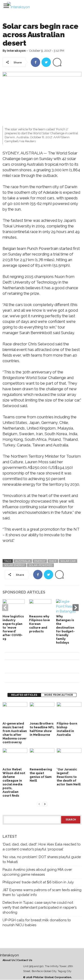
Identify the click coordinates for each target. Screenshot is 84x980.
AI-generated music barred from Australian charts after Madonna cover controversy (15, 733)
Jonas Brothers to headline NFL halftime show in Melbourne (42, 729)
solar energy (14, 565)
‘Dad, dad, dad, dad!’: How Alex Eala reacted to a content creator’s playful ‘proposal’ (42, 846)
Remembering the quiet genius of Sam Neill (41, 775)
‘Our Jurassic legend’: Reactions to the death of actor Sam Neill (68, 777)
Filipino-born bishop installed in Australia (67, 729)
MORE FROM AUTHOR (58, 694)
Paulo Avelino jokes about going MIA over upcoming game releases (37, 872)
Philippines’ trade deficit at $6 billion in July (38, 882)
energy (39, 561)
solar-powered (40, 565)
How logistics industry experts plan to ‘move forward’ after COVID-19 (13, 628)
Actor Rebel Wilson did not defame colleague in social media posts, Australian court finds (14, 782)
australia (22, 561)
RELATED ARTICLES (24, 694)
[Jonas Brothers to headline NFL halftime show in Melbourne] (42, 711)
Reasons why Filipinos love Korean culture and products (39, 624)
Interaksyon (16, 50)
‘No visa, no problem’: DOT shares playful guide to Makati (42, 859)
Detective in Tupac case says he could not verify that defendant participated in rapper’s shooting (40, 907)
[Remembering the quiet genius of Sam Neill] (42, 757)
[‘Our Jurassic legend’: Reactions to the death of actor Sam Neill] (69, 757)
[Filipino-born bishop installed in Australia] (69, 711)
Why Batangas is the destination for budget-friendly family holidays (65, 629)
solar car (68, 561)
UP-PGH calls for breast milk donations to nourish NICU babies (37, 922)
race (52, 561)
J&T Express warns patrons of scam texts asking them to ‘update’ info (42, 892)
